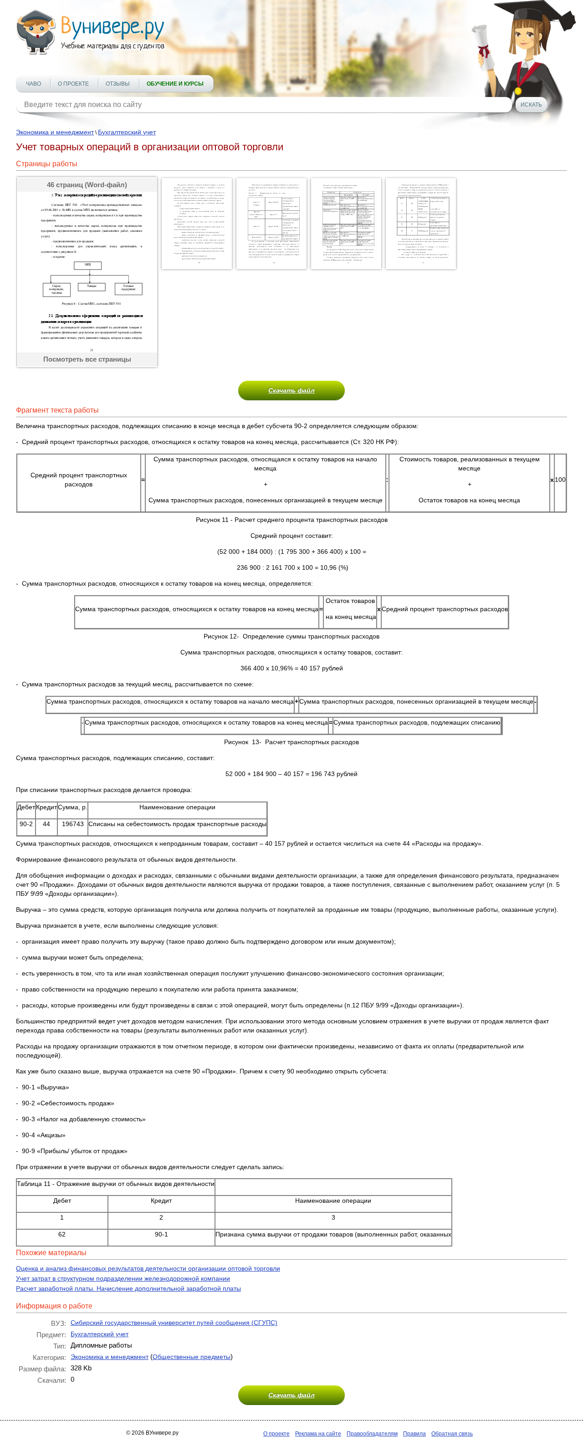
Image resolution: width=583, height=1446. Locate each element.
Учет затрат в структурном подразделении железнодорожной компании (123, 1278)
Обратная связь (452, 1434)
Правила (414, 1434)
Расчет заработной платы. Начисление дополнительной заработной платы (128, 1288)
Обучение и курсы (175, 84)
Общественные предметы (191, 1356)
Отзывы (118, 84)
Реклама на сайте (318, 1434)
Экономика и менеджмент (55, 132)
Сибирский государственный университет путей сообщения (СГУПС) (174, 1322)
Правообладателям (372, 1434)
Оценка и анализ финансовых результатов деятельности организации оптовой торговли (148, 1268)
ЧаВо (33, 84)
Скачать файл (291, 390)
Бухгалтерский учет (127, 132)
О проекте (73, 84)
